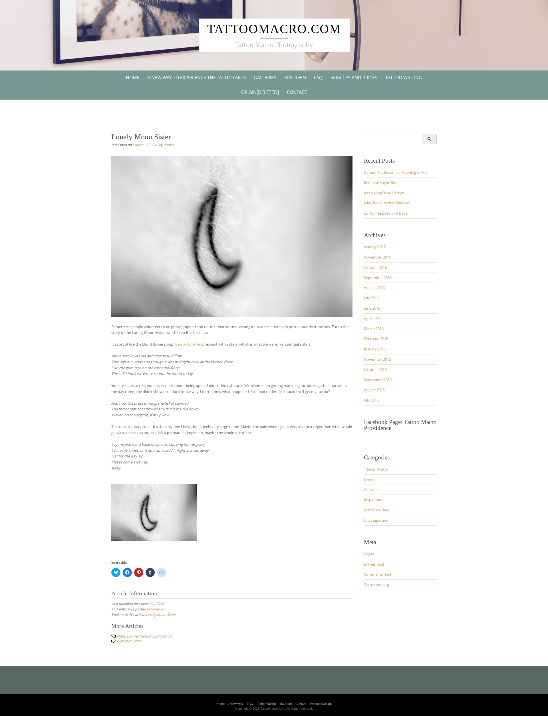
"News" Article (376, 469)
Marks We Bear (376, 510)
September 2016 (378, 277)
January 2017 (375, 246)
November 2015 (377, 359)
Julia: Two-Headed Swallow (386, 202)
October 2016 (375, 267)
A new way (235, 703)
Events (369, 479)
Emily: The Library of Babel (386, 213)
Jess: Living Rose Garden (384, 192)
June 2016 (372, 308)
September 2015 (378, 379)
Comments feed (377, 574)
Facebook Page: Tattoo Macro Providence (400, 425)
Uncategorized (376, 520)
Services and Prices (354, 77)
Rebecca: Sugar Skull (381, 182)
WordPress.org (376, 584)
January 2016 (375, 349)
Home (132, 77)
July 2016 (371, 297)
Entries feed (374, 564)
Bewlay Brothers (189, 344)
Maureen (295, 77)
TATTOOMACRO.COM (274, 29)
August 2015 (374, 389)
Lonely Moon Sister (161, 614)
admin (169, 144)
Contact (297, 92)
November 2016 (377, 257)
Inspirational (374, 499)
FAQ (318, 77)
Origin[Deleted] (260, 92)
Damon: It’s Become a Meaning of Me (395, 172)
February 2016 (376, 338)
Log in (369, 553)
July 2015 (371, 400)
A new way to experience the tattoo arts (196, 77)
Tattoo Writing (403, 77)
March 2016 (374, 328)
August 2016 (374, 287)
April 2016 (372, 318)
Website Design (321, 703)
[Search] (429, 139)
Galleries (265, 77)
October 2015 (375, 369)
